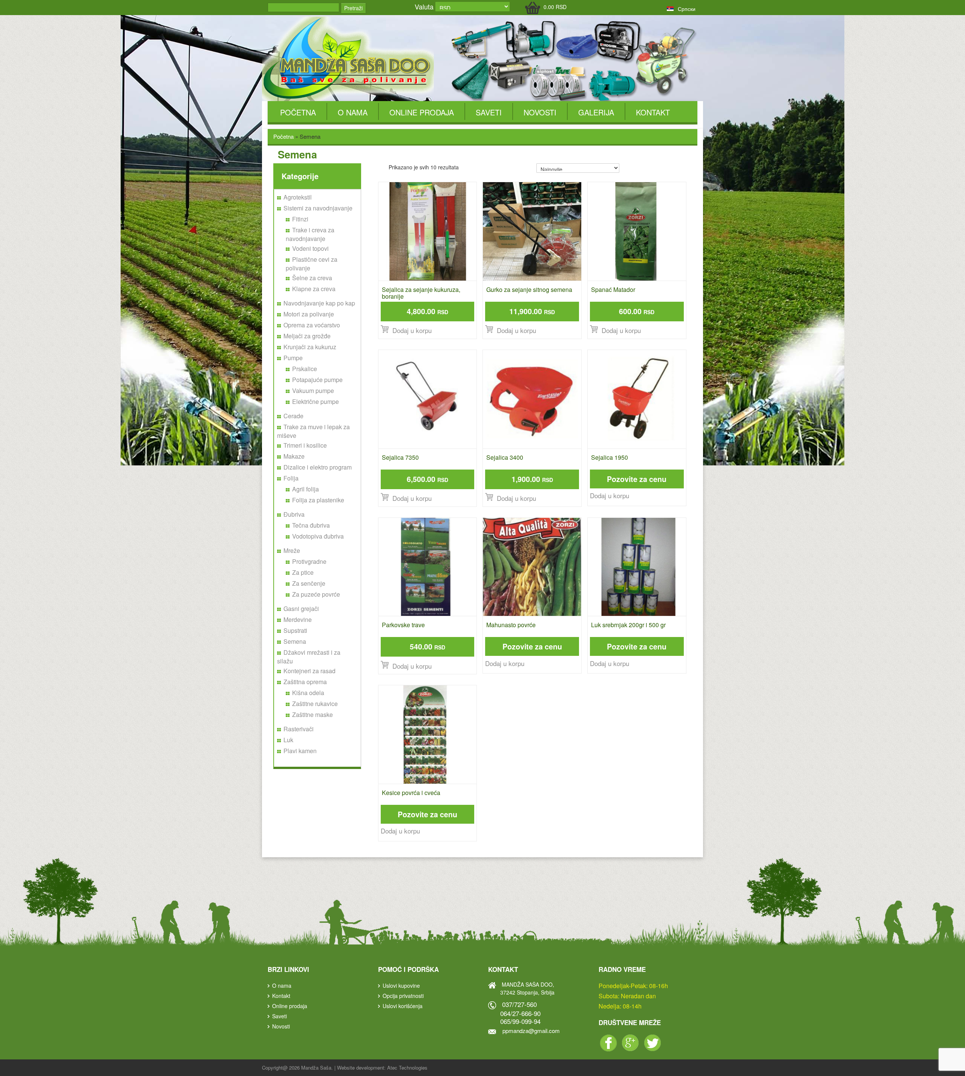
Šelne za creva (312, 277)
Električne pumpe (315, 401)
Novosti (540, 112)
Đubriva (294, 514)
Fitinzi (300, 219)
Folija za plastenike (318, 500)
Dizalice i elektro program (317, 467)
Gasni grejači (301, 608)
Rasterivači (298, 728)
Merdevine (297, 619)
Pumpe (293, 357)
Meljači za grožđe (307, 336)
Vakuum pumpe (313, 390)
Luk (288, 739)
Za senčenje (308, 583)
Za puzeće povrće (316, 594)
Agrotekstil (297, 197)
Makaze (294, 456)
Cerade (293, 415)
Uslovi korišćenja (403, 1006)
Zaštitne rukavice (315, 703)
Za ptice (303, 572)
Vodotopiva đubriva (318, 536)
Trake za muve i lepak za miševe (313, 431)
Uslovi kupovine (401, 985)
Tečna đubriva (311, 525)
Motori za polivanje (308, 314)
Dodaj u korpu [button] (412, 330)
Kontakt (653, 112)
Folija (291, 478)
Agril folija (305, 489)
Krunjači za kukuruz (309, 346)
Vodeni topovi (310, 248)
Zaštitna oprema (305, 681)
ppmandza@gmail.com (531, 1031)
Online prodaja (421, 112)
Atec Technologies (407, 1067)
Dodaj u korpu (609, 495)
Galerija (596, 112)
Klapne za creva (313, 288)
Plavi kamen (300, 750)
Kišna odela (308, 692)
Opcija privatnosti (403, 995)
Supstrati (295, 630)
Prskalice (304, 368)
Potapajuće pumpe (317, 379)
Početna (298, 112)
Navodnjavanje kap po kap (319, 303)
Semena (294, 641)
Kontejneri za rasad (309, 670)
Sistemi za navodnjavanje (317, 208)
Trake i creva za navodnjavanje (310, 234)
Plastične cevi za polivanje (311, 263)
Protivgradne (309, 561)
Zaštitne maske (312, 714)
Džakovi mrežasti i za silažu (308, 656)
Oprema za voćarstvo (311, 325)
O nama (353, 112)
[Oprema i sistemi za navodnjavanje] (349, 58)
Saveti (489, 112)
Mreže (291, 550)
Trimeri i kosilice (305, 445)
